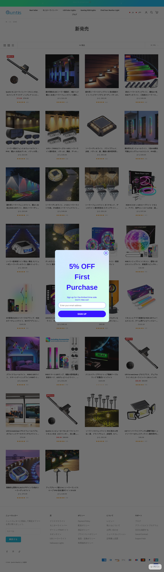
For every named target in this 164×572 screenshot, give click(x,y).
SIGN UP (82, 314)
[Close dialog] (106, 253)
